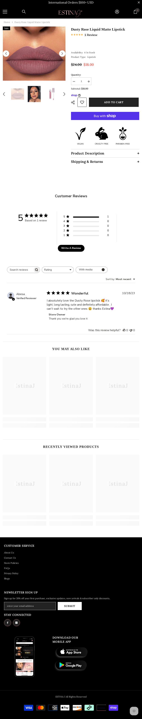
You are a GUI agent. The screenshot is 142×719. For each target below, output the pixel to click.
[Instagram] (16, 622)
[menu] (5, 11)
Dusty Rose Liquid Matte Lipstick (98, 29)
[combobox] (58, 270)
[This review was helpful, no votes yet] (124, 330)
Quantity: (76, 74)
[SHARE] (74, 102)
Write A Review (71, 248)
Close (138, 2)
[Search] (24, 11)
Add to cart (114, 102)
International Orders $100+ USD (71, 2)
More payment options (105, 122)
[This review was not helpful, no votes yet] (131, 330)
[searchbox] (20, 270)
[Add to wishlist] (82, 102)
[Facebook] (7, 622)
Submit (69, 606)
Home (7, 22)
